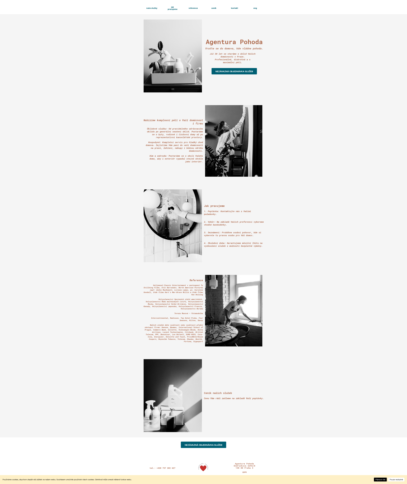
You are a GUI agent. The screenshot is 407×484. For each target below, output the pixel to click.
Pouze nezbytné (396, 479)
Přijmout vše (380, 479)
